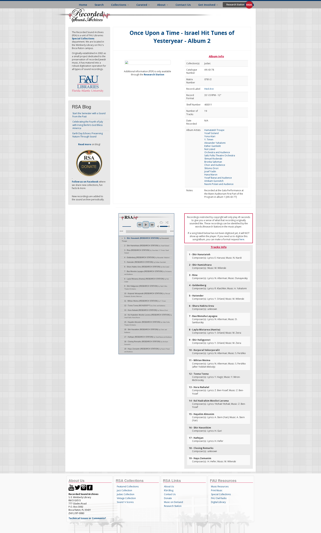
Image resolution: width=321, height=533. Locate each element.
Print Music (216, 490)
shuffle (167, 222)
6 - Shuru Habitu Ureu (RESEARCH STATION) (146, 267)
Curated (142, 4)
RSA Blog (168, 490)
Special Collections (221, 494)
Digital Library (218, 502)
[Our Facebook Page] (90, 487)
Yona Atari (209, 136)
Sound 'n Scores (125, 502)
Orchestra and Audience (217, 152)
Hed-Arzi (209, 88)
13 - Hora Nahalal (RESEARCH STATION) (146, 310)
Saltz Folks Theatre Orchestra (219, 155)
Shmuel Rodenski (213, 158)
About (161, 4)
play (146, 224)
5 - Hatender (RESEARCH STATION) (145, 262)
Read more (84, 144)
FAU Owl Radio (219, 498)
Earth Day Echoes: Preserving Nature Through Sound (87, 135)
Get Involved (207, 4)
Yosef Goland (211, 133)
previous (139, 224)
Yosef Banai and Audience (218, 177)
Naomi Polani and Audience (219, 184)
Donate (168, 498)
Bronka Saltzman (213, 161)
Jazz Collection (124, 490)
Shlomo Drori (211, 168)
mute (158, 226)
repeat (161, 222)
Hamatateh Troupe (214, 130)
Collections (119, 4)
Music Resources (219, 486)
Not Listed (209, 149)
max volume (169, 226)
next (152, 224)
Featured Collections (128, 486)
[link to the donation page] (89, 162)
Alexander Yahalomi (215, 142)
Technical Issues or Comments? (87, 518)
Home (83, 4)
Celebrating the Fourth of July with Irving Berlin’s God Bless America (87, 125)
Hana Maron (210, 174)
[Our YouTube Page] (71, 487)
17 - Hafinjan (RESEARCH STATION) (148, 337)
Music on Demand (173, 502)
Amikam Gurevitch (213, 180)
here (241, 239)
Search (99, 4)
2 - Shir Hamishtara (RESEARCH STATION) (146, 246)
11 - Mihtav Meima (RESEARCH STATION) (145, 301)
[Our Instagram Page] (83, 487)
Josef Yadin (210, 171)
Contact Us (183, 4)
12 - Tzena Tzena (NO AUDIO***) (144, 306)
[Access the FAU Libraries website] (88, 82)
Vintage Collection (126, 498)
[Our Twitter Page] (77, 487)
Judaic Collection (125, 494)
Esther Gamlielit (212, 146)
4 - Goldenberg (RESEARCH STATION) (147, 257)
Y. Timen (208, 139)
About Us (169, 486)
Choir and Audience (214, 165)
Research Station (235, 4)
